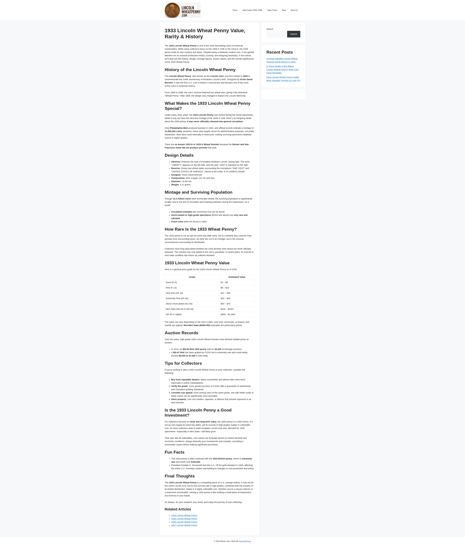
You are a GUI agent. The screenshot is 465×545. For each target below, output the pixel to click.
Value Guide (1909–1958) (252, 10)
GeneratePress (245, 541)
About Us (294, 10)
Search (269, 29)
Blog (284, 10)
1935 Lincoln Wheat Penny (184, 518)
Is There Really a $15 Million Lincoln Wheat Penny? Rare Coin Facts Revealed (282, 69)
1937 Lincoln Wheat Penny (184, 525)
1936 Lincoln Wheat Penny (184, 522)
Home (235, 10)
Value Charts (272, 10)
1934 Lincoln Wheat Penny (184, 515)
